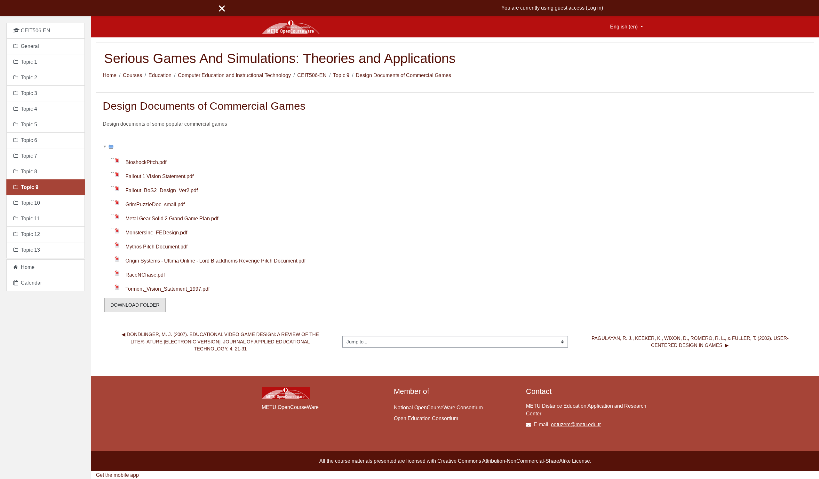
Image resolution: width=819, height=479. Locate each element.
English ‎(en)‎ (624, 26)
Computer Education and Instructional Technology (234, 75)
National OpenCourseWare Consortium (438, 407)
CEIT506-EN (312, 75)
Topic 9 (341, 75)
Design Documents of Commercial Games (403, 75)
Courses (132, 75)
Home (109, 75)
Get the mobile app (117, 475)
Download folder (135, 305)
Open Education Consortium (426, 418)
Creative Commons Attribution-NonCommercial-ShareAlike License (513, 461)
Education (159, 75)
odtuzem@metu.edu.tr (576, 424)
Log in (594, 8)
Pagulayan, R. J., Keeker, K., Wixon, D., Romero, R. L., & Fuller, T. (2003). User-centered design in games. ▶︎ (690, 341)
